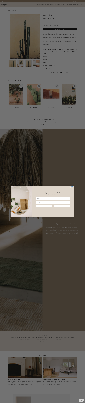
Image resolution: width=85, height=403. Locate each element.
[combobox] (38, 206)
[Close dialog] (72, 187)
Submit (52, 209)
